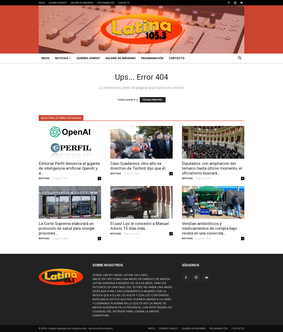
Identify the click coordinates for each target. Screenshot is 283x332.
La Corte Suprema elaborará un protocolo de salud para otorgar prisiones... (67, 228)
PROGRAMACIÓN (105, 2)
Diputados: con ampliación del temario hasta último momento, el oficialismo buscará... (212, 168)
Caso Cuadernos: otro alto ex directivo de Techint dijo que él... (139, 166)
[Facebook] (229, 2)
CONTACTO (124, 2)
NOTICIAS (61, 58)
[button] (239, 58)
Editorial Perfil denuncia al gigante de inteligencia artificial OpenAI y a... (69, 168)
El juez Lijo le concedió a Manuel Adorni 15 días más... (139, 226)
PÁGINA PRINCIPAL (153, 100)
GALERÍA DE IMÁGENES (81, 2)
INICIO (42, 2)
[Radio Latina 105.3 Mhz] (141, 29)
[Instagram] (235, 2)
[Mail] (241, 2)
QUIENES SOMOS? (58, 2)
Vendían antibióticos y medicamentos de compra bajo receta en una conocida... (209, 228)
